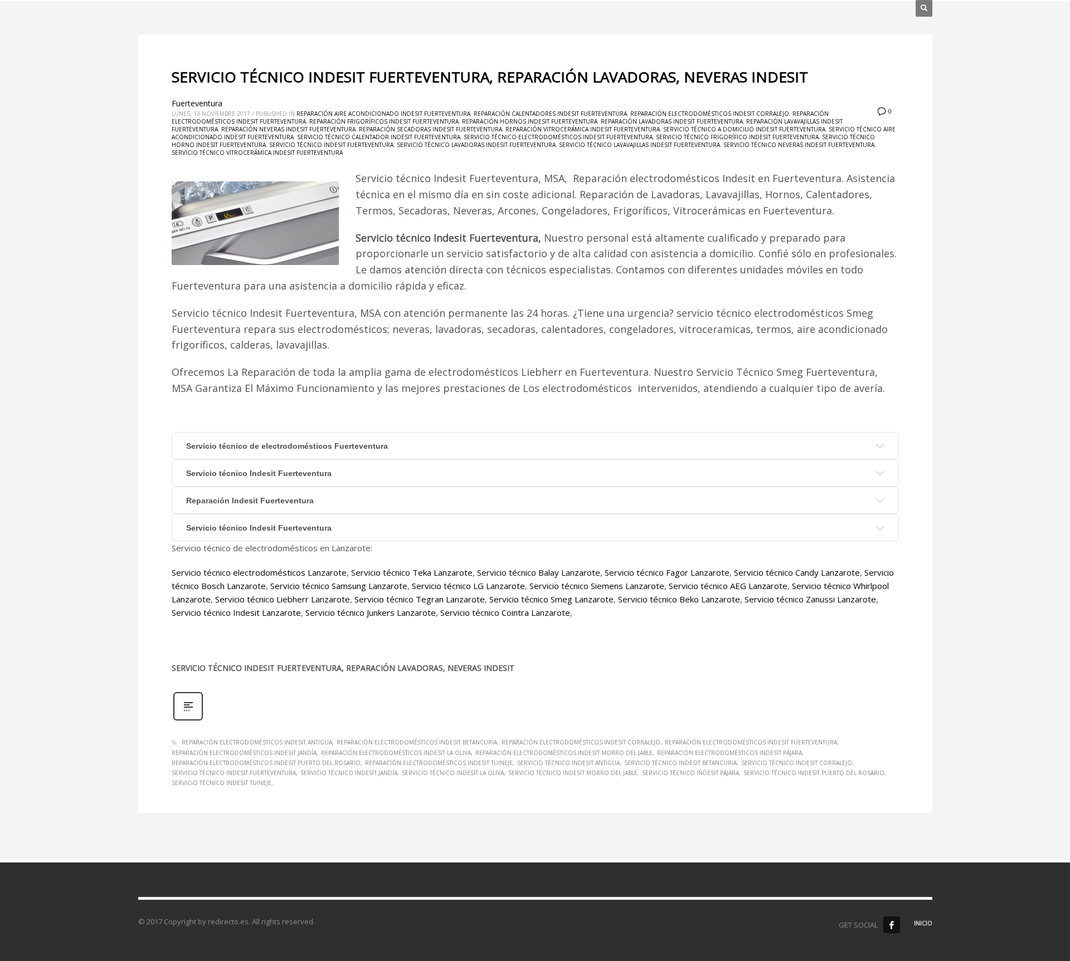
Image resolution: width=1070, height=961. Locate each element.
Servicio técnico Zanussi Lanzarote (810, 599)
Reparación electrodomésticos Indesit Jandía (244, 753)
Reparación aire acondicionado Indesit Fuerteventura (383, 113)
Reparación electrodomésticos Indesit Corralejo (709, 113)
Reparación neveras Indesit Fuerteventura (288, 129)
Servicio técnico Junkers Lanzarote (370, 612)
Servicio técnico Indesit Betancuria (680, 763)
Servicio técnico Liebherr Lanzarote (282, 599)
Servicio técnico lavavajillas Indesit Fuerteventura (639, 145)
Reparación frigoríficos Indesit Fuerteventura (384, 121)
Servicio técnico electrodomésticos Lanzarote (259, 572)
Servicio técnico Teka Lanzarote (412, 572)
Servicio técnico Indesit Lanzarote (236, 612)
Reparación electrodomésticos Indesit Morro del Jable (564, 753)
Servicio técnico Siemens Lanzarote (596, 585)
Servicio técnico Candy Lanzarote (797, 572)
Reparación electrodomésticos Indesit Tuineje (439, 763)
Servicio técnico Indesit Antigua (568, 763)
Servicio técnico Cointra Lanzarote (505, 612)
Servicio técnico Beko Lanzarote (679, 599)
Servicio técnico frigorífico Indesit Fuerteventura (737, 137)
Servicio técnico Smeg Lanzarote (551, 599)
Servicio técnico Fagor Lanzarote (667, 572)
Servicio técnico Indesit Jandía (348, 773)
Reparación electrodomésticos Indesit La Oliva (396, 753)
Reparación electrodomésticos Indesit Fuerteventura (751, 742)
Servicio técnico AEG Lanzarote (728, 585)
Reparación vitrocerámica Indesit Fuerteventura (582, 129)
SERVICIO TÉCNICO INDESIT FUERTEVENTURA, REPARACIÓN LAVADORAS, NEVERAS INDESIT (490, 77)
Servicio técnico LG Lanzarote (468, 585)
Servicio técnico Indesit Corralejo (796, 763)
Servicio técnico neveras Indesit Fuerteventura (798, 145)
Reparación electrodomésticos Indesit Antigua (257, 742)
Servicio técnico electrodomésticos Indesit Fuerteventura (558, 137)
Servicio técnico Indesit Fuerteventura (331, 145)
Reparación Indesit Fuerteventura (250, 500)
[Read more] (188, 719)
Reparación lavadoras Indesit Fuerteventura (672, 121)
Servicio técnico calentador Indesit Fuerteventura (378, 137)
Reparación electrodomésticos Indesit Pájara (729, 753)
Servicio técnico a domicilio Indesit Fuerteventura (744, 129)
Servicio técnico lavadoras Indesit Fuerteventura (476, 145)
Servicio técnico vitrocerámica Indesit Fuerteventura (257, 152)
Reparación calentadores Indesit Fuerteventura (550, 113)
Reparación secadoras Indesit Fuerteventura (430, 129)
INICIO (923, 923)
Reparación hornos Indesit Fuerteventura (529, 121)
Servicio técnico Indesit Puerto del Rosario (813, 773)
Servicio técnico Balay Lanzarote (538, 572)
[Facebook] (891, 924)
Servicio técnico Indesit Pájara (690, 773)
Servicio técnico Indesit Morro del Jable (573, 773)
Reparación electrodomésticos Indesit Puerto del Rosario (266, 763)
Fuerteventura (197, 103)
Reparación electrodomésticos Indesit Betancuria (417, 742)
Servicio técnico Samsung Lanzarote (338, 585)
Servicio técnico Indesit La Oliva (453, 773)
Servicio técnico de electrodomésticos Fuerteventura (287, 446)
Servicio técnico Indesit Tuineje (221, 783)
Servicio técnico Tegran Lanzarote (419, 599)
